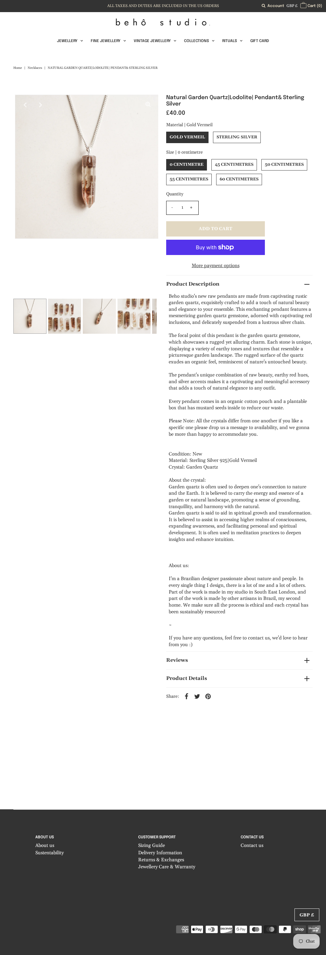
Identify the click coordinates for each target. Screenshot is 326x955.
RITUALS (229, 41)
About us (44, 845)
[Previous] (25, 105)
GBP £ (292, 6)
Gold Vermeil (187, 137)
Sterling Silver (236, 137)
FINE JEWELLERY (105, 41)
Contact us (252, 845)
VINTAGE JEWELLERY (152, 41)
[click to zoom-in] (148, 105)
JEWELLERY (67, 41)
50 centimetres (284, 164)
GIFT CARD (259, 41)
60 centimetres (239, 179)
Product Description (192, 284)
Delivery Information (160, 853)
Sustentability (49, 853)
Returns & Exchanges (161, 860)
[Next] (41, 105)
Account (275, 6)
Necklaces (35, 68)
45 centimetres (234, 164)
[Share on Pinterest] (208, 696)
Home (17, 68)
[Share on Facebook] (186, 696)
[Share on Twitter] (197, 696)
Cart (314, 6)
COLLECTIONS (196, 41)
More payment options (215, 266)
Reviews (177, 660)
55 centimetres (189, 179)
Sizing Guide (151, 845)
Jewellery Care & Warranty (166, 867)
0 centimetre (186, 164)
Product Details (186, 678)
